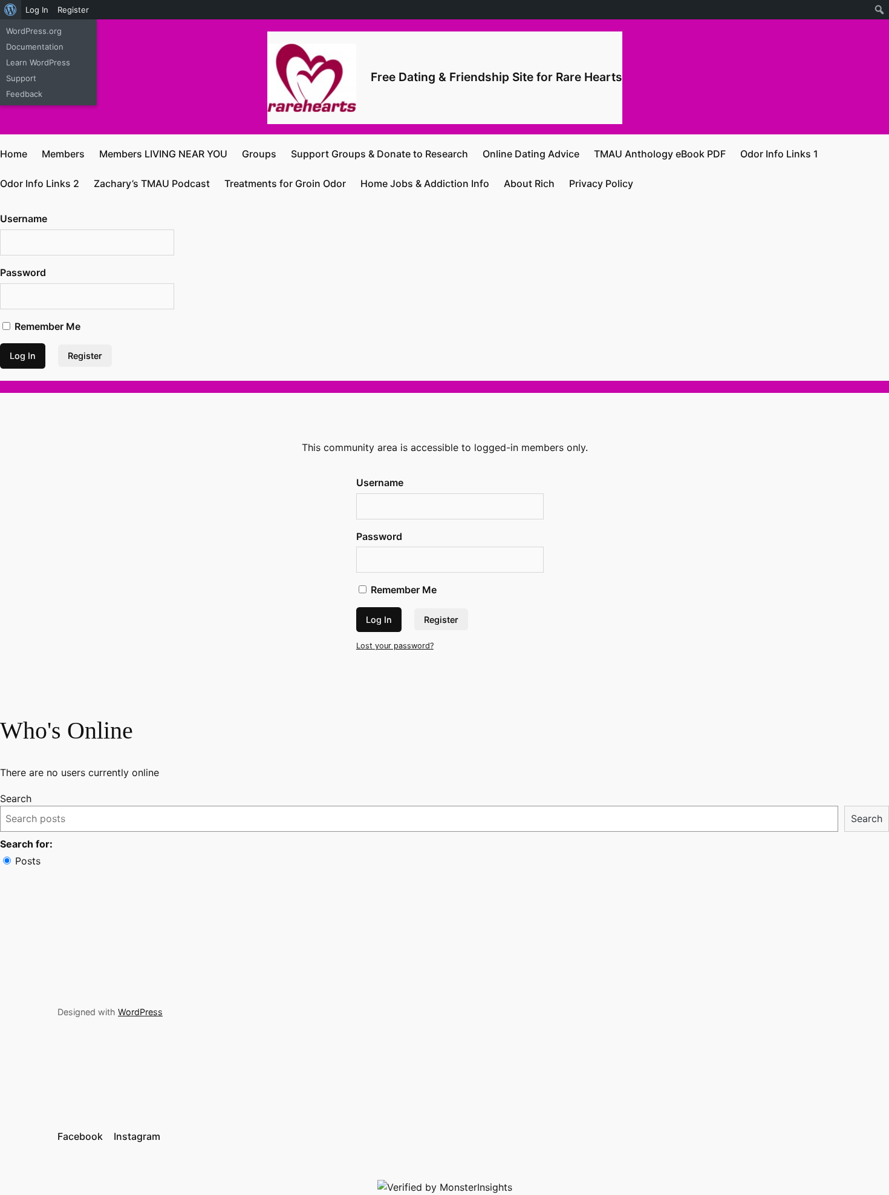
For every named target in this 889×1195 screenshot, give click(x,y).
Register (85, 356)
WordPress (140, 1012)
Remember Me (46, 326)
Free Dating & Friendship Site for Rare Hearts (496, 77)
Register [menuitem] (73, 10)
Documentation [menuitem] (34, 46)
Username (23, 218)
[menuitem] (10, 9)
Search (15, 798)
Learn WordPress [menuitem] (38, 62)
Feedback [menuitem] (24, 94)
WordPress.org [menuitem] (34, 31)
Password (23, 272)
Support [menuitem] (21, 78)
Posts (28, 861)
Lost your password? (395, 645)
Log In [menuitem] (36, 10)
